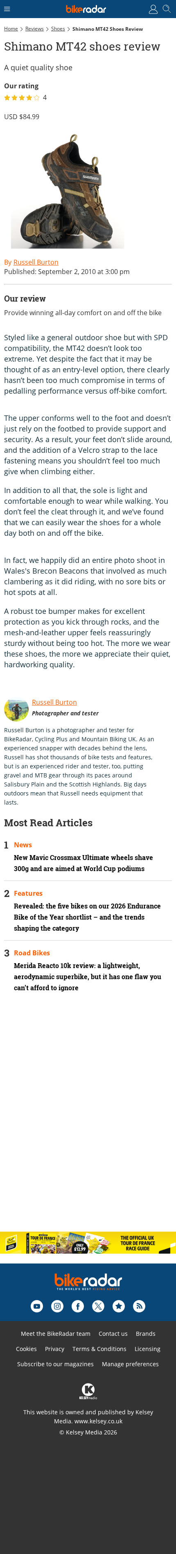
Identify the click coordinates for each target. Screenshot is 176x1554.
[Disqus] (88, 1119)
